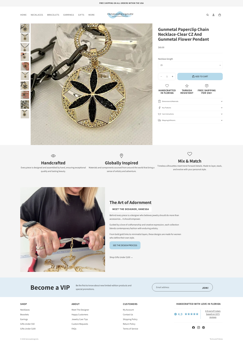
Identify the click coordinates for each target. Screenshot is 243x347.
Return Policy (129, 324)
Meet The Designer (80, 309)
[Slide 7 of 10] (25, 85)
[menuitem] (91, 15)
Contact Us (128, 314)
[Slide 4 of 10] (25, 57)
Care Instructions (168, 114)
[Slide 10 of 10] (25, 114)
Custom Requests (80, 324)
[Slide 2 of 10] (25, 38)
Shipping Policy (130, 319)
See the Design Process (125, 245)
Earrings (24, 319)
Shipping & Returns (168, 120)
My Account (128, 309)
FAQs (74, 328)
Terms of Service (130, 328)
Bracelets (24, 314)
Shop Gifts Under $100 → (121, 257)
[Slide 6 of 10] (25, 76)
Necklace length (165, 59)
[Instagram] (198, 327)
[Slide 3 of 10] (25, 47)
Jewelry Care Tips (80, 319)
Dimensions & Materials (170, 101)
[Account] (213, 15)
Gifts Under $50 (27, 324)
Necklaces (25, 309)
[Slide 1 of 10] (25, 28)
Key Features (166, 108)
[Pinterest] (203, 327)
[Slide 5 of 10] (25, 66)
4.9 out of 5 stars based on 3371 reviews (212, 314)
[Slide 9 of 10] (25, 104)
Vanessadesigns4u (31, 339)
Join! (205, 287)
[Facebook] (193, 327)
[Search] (207, 15)
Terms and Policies (216, 339)
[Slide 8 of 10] (25, 95)
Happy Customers (80, 314)
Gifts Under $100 (28, 328)
